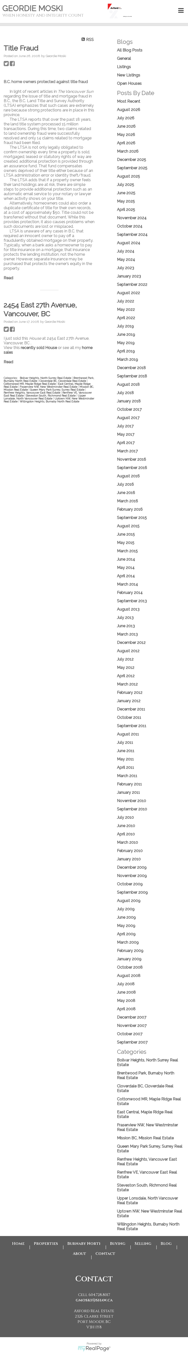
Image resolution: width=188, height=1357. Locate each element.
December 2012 (131, 642)
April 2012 (126, 675)
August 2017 (128, 417)
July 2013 (125, 617)
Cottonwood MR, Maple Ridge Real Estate (30, 383)
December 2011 (131, 709)
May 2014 (126, 567)
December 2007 (131, 1017)
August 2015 (128, 526)
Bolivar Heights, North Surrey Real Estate (46, 377)
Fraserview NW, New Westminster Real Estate (49, 386)
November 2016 (131, 459)
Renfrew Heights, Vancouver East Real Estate (32, 392)
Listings (124, 66)
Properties (46, 1243)
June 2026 (126, 126)
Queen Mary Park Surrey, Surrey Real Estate (57, 389)
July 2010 (125, 817)
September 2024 (132, 234)
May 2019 (126, 342)
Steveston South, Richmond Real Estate (51, 395)
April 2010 (126, 834)
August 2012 (128, 650)
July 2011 (125, 742)
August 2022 (128, 292)
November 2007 (132, 1025)
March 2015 (127, 551)
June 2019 (126, 334)
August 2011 (128, 734)
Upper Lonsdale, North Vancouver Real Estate (45, 397)
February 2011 (129, 784)
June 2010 (126, 825)
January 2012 (129, 700)
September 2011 (131, 725)
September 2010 (132, 809)
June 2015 (126, 534)
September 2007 (132, 1042)
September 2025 (132, 168)
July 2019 (125, 326)
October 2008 (130, 967)
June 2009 (126, 917)
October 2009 (130, 884)
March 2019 (127, 359)
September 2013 (132, 601)
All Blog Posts (129, 50)
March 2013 (127, 634)
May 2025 (126, 201)
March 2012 (127, 684)
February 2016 (130, 509)
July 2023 (125, 267)
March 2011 (127, 775)
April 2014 (126, 576)
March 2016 (127, 501)
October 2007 (129, 1034)
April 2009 (126, 934)
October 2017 (129, 409)
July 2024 (125, 251)
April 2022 (126, 317)
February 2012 (129, 692)
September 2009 (132, 892)
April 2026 (126, 143)
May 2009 (126, 925)
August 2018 (128, 384)
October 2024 (129, 226)
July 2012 (125, 659)
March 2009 (128, 942)
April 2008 (126, 1009)
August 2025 (128, 176)
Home (18, 1243)
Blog (166, 1243)
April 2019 (126, 351)
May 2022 (126, 309)
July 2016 (125, 484)
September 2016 (132, 467)
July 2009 (126, 909)
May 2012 (125, 667)
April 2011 (125, 767)
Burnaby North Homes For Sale (84, 1243)
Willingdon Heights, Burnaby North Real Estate (49, 401)
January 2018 (129, 401)
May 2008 (126, 1000)
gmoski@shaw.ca (94, 1300)
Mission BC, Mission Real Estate (145, 1138)
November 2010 (131, 800)
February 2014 (130, 592)
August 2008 (129, 975)
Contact (105, 1253)
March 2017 (127, 451)
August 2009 (129, 900)
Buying (117, 1243)
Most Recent (128, 101)
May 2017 (125, 434)
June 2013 (126, 626)
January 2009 (129, 959)
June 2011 (125, 750)
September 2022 (132, 284)
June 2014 (126, 559)
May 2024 (126, 259)
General (124, 58)
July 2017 (125, 426)
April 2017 (126, 442)
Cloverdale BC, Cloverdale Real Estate (63, 380)
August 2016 (128, 476)
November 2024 (132, 218)
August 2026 (128, 109)
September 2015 (132, 517)
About (79, 1253)
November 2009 (132, 875)
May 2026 (126, 134)
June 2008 (126, 992)
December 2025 (131, 159)
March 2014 (127, 584)
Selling (143, 1243)
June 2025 (126, 193)
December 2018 (131, 367)
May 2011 (125, 759)
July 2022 (125, 301)
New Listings (128, 75)
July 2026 (125, 118)
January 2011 (128, 792)
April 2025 (126, 209)
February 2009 (130, 950)
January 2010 (129, 859)
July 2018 (125, 392)
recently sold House (39, 347)
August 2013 (128, 609)
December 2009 (132, 867)
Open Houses (129, 83)
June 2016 (126, 492)
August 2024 (128, 242)
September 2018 (132, 376)
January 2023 (129, 276)
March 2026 (128, 151)
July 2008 (126, 984)
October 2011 (129, 717)
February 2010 (130, 850)
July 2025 (125, 184)
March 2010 (127, 842)
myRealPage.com (94, 1348)
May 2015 (125, 542)
